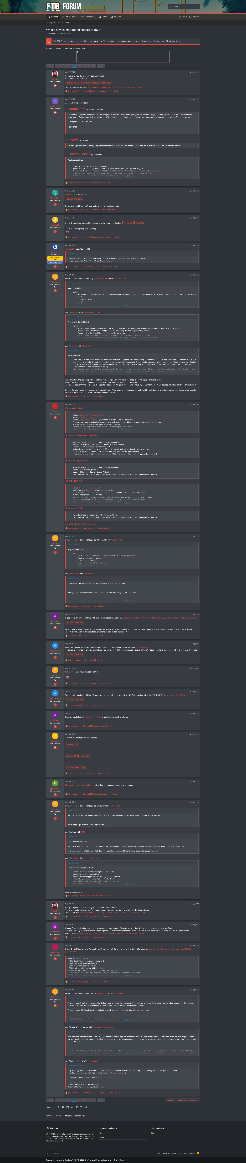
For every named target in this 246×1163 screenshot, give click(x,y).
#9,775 (196, 781)
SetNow (71, 140)
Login (153, 1133)
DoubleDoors (117, 993)
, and (87, 937)
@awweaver (74, 573)
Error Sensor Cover (86, 417)
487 (63, 66)
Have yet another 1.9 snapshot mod (80, 785)
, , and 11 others (94, 237)
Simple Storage (142, 647)
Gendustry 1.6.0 (74, 408)
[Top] (195, 1153)
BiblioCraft (86, 346)
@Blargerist (74, 312)
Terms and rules (163, 1153)
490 (79, 66)
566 (93, 66)
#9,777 (196, 904)
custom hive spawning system (90, 415)
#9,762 (196, 99)
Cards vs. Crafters (121, 278)
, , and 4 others (93, 91)
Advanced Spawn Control (103, 1027)
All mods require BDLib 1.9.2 (80, 524)
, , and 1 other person (91, 183)
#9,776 (196, 802)
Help (186, 1153)
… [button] (59, 66)
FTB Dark (55, 1153)
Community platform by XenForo (70, 1160)
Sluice (80, 470)
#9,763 (196, 191)
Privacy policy (177, 1153)
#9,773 (196, 713)
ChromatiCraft (71, 194)
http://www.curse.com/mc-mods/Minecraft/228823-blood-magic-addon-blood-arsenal (160, 618)
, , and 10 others (89, 683)
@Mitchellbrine (102, 278)
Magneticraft (117, 540)
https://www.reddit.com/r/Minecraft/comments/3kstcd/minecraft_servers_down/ (110, 933)
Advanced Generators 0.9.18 (81, 435)
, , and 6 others (90, 528)
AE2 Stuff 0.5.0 (73, 481)
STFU (83, 832)
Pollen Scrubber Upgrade (88, 420)
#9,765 (196, 245)
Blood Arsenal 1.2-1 (93, 717)
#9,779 (196, 945)
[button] (77, 17)
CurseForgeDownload (181, 695)
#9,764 (196, 218)
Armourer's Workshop (92, 858)
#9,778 (196, 925)
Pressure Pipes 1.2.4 (76, 460)
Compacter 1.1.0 (74, 508)
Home (101, 1133)
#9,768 (196, 536)
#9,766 (196, 275)
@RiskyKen (73, 858)
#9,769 (196, 614)
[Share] (190, 72)
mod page (111, 492)
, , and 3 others (86, 636)
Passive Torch (114, 806)
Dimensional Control (91, 312)
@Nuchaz (73, 346)
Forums (102, 1137)
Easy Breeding (94, 1061)
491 (84, 66)
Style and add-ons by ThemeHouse (110, 1160)
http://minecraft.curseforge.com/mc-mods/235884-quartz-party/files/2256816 (115, 912)
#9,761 (196, 72)
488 (69, 66)
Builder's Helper (77, 154)
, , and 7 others (89, 896)
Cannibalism (70, 249)
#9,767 (196, 404)
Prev (51, 66)
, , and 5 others (88, 396)
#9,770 (196, 644)
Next (100, 66)
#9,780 (196, 990)
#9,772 (196, 692)
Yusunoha (52, 33)
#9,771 (196, 668)
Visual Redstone (90, 573)
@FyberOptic (102, 993)
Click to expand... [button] (132, 132)
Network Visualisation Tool (89, 488)
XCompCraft (75, 109)
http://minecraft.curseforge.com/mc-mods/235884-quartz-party (115, 87)
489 (74, 66)
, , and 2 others (88, 606)
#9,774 (196, 734)
